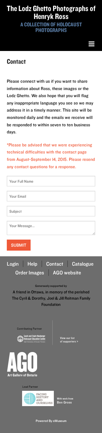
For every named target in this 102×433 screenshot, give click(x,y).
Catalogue (83, 264)
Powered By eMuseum (51, 421)
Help (32, 264)
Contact (54, 264)
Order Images (29, 272)
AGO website (67, 272)
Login (13, 264)
